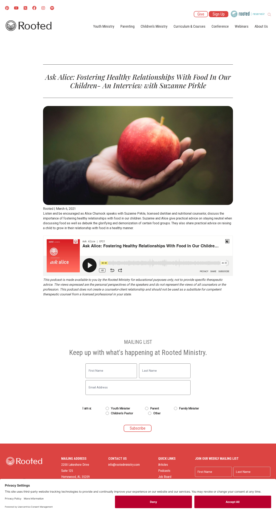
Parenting (127, 26)
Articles (163, 465)
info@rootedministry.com (124, 465)
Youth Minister (120, 408)
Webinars (242, 26)
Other (157, 413)
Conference (220, 26)
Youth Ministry (103, 26)
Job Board (164, 477)
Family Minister (189, 408)
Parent (154, 408)
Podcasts (164, 471)
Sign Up (219, 14)
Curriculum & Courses (189, 26)
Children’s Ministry (154, 26)
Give (200, 14)
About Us (261, 26)
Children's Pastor (122, 413)
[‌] (25, 8)
